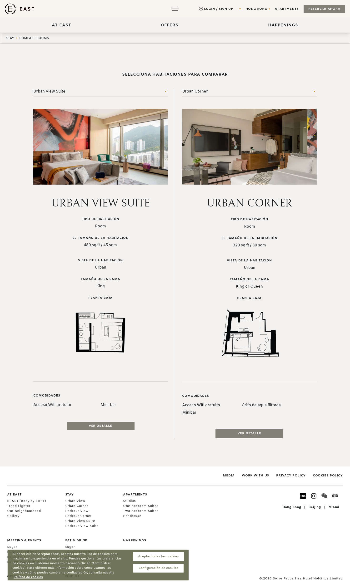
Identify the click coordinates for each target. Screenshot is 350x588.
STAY (10, 38)
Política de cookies (28, 577)
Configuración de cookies (158, 568)
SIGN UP (226, 9)
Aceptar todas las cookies (158, 556)
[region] (98, 564)
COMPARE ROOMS (34, 38)
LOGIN (209, 9)
